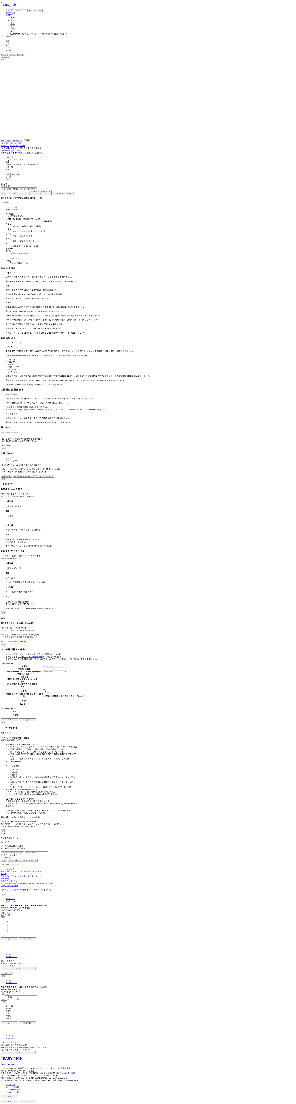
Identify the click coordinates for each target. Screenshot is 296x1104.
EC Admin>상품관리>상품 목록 (30, 657)
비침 (36, 246)
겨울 (31, 226)
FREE (8, 179)
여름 (24, 226)
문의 (12, 26)
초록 (17, 174)
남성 (7, 45)
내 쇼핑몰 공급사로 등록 (11, 143)
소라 (7, 174)
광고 (12, 31)
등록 (27, 720)
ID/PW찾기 (5, 858)
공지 (12, 23)
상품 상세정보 (11, 207)
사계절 (39, 226)
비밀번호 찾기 (11, 901)
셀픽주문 (41, 193)
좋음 (30, 236)
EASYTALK (10, 13)
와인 (12, 174)
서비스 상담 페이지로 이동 (12, 641)
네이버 (4, 1002)
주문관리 (12, 55)
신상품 (8, 50)
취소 (3, 445)
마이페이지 (5, 57)
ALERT (9, 15)
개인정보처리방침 (13, 1089)
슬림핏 (15, 231)
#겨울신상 (5, 146)
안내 (12, 28)
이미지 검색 (38, 10)
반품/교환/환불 (12, 209)
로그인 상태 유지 (11, 855)
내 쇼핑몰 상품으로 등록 (11, 151)
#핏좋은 (21, 146)
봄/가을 (16, 226)
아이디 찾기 (10, 899)
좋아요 (4, 194)
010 (3, 917)
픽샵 (21, 141)
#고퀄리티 (14, 146)
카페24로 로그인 (21, 875)
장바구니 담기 (18, 194)
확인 (8, 445)
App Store (14, 886)
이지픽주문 (63, 194)
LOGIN (8, 36)
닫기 (9, 939)
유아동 (8, 48)
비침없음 (16, 246)
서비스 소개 (10, 1085)
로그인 (4, 860)
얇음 (15, 241)
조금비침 (27, 246)
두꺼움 (31, 241)
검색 (29, 10)
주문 (12, 20)
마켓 (7, 41)
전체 (12, 17)
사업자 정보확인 (68, 1073)
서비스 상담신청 (12, 1092)
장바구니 (20, 55)
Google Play (5, 886)
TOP (3, 833)
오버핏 (42, 231)
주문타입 (5, 202)
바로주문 (4, 55)
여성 (7, 43)
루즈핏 (33, 231)
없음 (15, 236)
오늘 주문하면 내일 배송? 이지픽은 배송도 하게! (19, 189)
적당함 (24, 231)
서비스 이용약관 (12, 1087)
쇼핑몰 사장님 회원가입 (23, 860)
